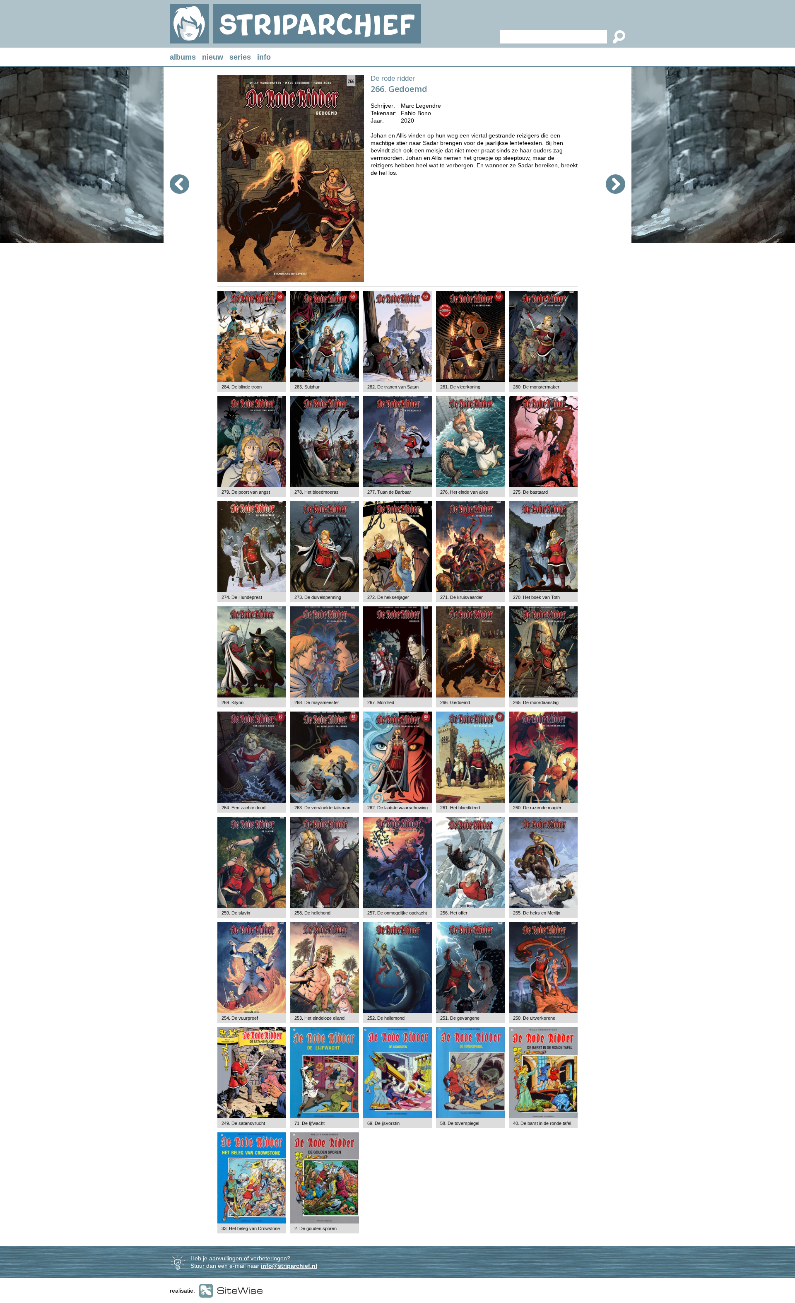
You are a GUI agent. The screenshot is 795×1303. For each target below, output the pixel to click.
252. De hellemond (386, 1018)
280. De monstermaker (536, 386)
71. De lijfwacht (309, 1123)
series (240, 57)
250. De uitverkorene (534, 1018)
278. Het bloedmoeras (316, 492)
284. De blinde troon (242, 386)
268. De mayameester (316, 702)
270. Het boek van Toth (536, 597)
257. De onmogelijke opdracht (397, 912)
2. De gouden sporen (315, 1228)
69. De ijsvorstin (383, 1123)
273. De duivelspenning (317, 597)
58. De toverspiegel (459, 1123)
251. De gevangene (459, 1018)
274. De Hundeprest (242, 597)
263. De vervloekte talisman (322, 807)
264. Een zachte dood (243, 807)
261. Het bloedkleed (460, 807)
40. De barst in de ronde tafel (542, 1123)
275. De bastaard (530, 492)
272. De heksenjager (388, 597)
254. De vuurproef (240, 1018)
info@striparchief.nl (289, 1265)
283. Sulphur (307, 386)
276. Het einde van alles (464, 492)
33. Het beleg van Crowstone (251, 1228)
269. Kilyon (232, 702)
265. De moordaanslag (536, 702)
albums (183, 57)
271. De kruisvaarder (461, 597)
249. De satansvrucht (243, 1123)
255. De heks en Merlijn (536, 912)
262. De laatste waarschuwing (397, 807)
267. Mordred (380, 702)
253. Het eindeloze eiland (319, 1018)
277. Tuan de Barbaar (389, 492)
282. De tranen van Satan (393, 386)
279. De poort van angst (246, 492)
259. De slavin (236, 912)
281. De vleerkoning (460, 386)
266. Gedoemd (455, 702)
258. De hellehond (312, 912)
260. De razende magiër (537, 807)
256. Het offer (453, 912)
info (264, 57)
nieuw (212, 57)
